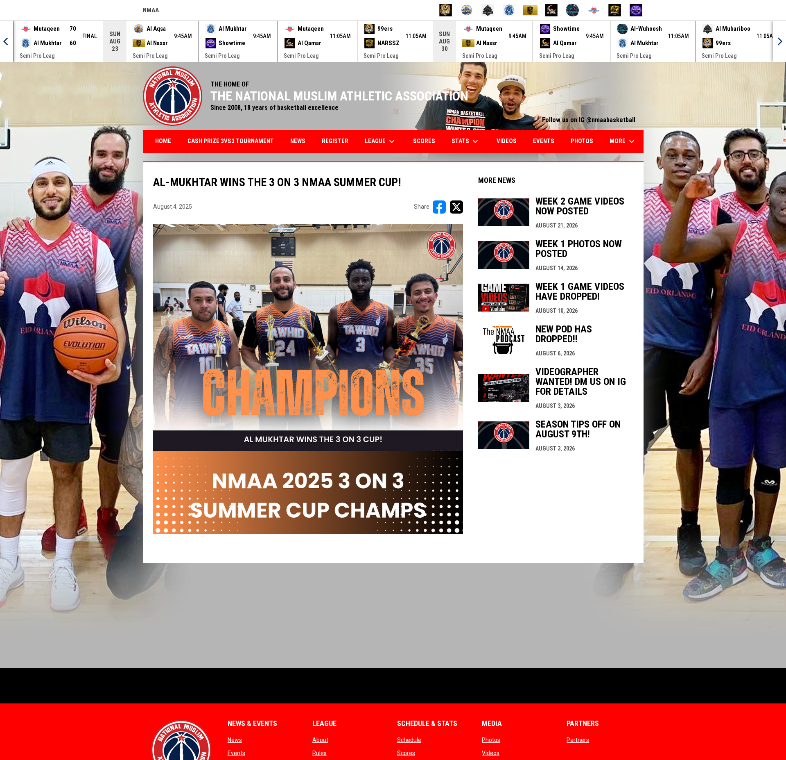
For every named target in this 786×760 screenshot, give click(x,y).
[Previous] (6, 41)
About (320, 740)
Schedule (409, 740)
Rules (319, 753)
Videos (490, 753)
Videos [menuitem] (507, 141)
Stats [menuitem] (466, 141)
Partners (578, 740)
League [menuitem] (381, 141)
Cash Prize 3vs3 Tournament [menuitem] (230, 141)
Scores (406, 753)
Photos (491, 740)
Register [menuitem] (335, 141)
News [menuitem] (297, 141)
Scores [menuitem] (424, 141)
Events (236, 753)
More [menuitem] (623, 141)
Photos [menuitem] (582, 141)
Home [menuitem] (163, 141)
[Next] (779, 41)
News (235, 740)
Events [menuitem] (543, 141)
